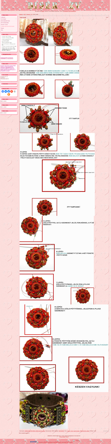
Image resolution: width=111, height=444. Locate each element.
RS (63, 11)
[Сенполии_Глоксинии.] (55, 442)
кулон (71, 430)
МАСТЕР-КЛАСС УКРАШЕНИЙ (8, 44)
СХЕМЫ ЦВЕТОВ (5, 36)
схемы (68, 430)
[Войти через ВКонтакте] (5, 91)
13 (31, 14)
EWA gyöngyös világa (84, 430)
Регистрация (71, 11)
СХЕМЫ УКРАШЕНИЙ (6, 37)
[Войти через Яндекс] (11, 91)
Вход (75, 11)
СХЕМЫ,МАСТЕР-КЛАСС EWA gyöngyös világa (8, 50)
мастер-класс (76, 430)
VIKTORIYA (61, 430)
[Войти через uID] (2, 91)
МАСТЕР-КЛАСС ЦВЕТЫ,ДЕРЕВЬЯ (6, 42)
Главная (66, 11)
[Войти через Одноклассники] (8, 94)
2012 (25, 14)
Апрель (28, 14)
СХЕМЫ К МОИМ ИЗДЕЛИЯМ (8, 46)
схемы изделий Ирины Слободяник (7, 40)
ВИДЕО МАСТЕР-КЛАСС (7, 47)
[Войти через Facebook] (8, 91)
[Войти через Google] (14, 91)
